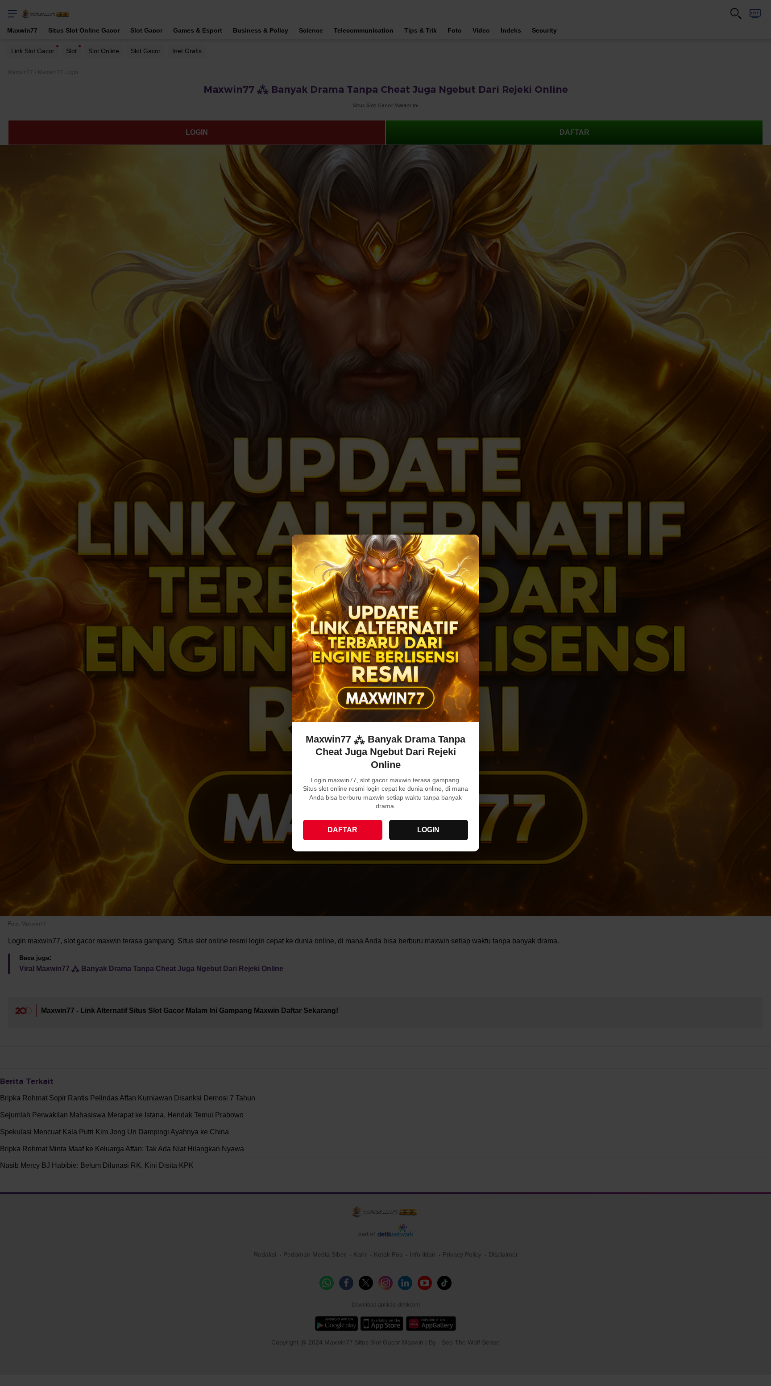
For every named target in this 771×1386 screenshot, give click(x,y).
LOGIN (428, 830)
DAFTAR (342, 830)
